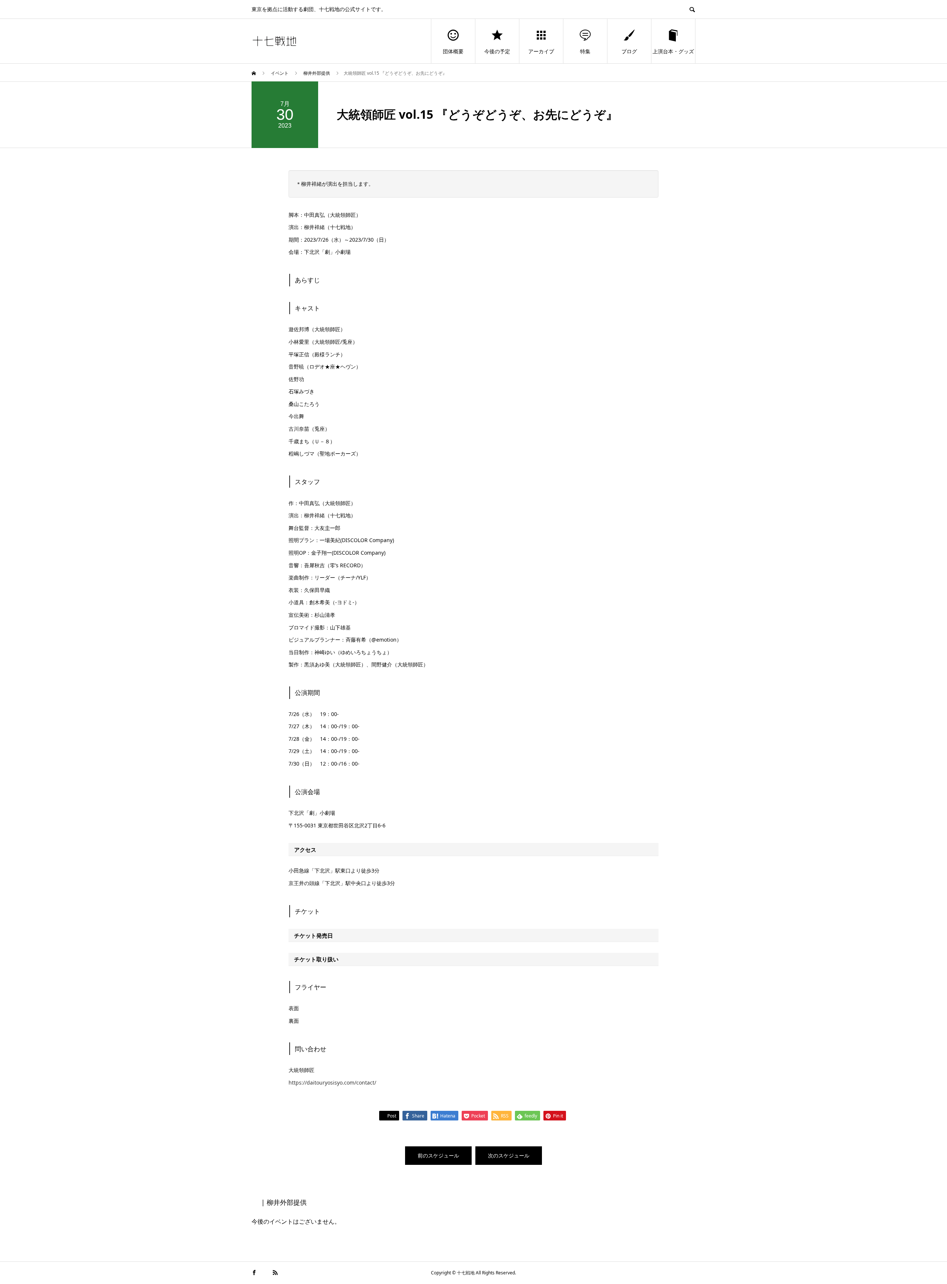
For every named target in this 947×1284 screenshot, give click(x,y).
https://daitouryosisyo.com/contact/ (332, 1082)
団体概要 (453, 51)
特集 (585, 51)
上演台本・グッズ (673, 51)
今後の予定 (497, 51)
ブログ (629, 51)
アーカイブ (541, 51)
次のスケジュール (508, 1155)
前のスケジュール (438, 1155)
